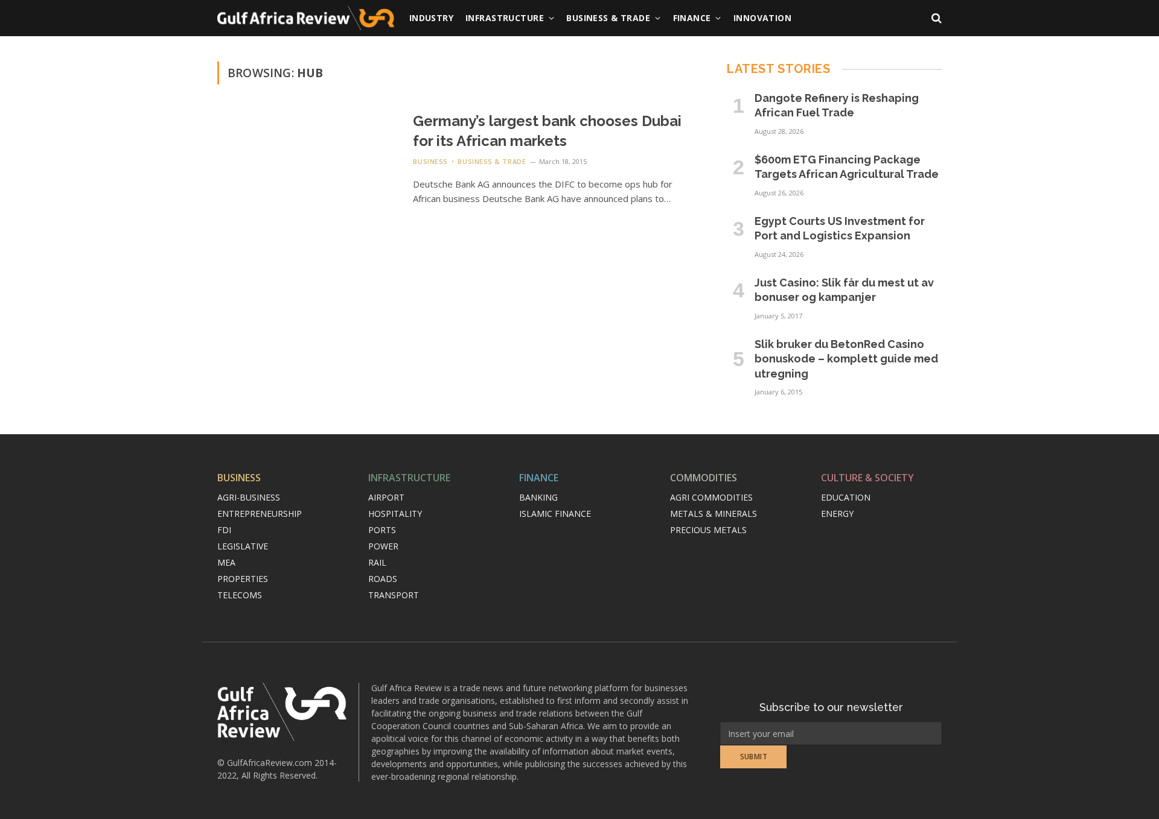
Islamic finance (555, 513)
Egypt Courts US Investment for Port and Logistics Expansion (840, 228)
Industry (431, 18)
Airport (386, 497)
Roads (382, 578)
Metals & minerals (713, 513)
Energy (837, 513)
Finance (692, 18)
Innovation (762, 18)
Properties (242, 578)
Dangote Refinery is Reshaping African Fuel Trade (837, 105)
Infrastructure (504, 18)
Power (383, 546)
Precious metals (708, 530)
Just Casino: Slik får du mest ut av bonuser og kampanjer (844, 289)
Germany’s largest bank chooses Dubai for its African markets (547, 131)
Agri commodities (711, 497)
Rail (377, 562)
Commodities (703, 477)
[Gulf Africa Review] (305, 18)
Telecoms (239, 595)
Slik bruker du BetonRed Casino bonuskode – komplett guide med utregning (846, 359)
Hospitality (395, 513)
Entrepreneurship (259, 513)
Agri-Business (248, 497)
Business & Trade (608, 18)
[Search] (935, 18)
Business (430, 161)
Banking (538, 497)
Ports (382, 530)
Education (845, 497)
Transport (393, 595)
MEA (226, 562)
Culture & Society (867, 477)
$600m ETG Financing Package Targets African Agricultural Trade (847, 166)
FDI (224, 530)
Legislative (242, 546)
